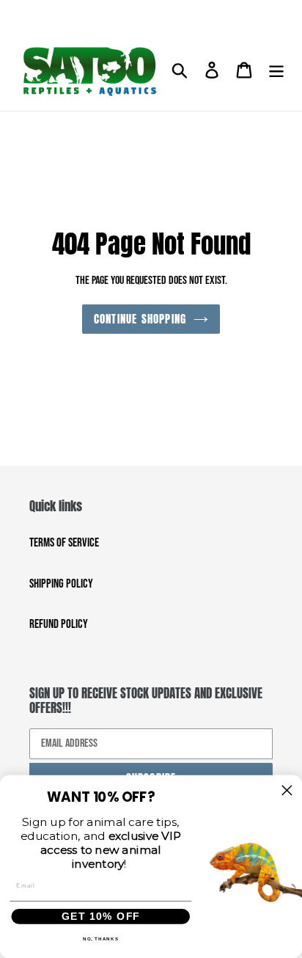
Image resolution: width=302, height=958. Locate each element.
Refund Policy (58, 624)
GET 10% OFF (101, 916)
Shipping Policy (61, 584)
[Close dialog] (287, 790)
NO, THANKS (101, 939)
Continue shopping (140, 318)
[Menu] (276, 71)
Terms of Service (64, 542)
